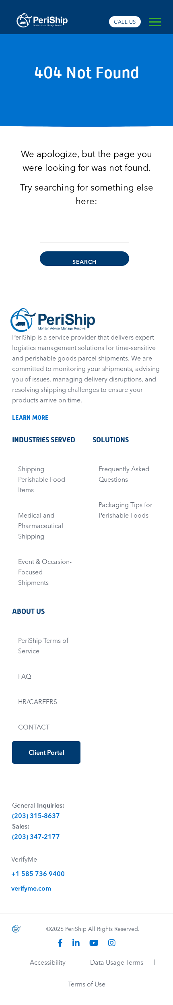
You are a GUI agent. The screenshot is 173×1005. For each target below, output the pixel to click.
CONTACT (33, 727)
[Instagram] (111, 943)
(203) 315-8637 (36, 816)
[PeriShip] (42, 10)
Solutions (111, 439)
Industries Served (43, 439)
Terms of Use (86, 984)
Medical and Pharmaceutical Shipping (40, 525)
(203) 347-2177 (36, 837)
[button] (155, 21)
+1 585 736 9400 (38, 874)
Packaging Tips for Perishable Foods (125, 510)
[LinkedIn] (76, 943)
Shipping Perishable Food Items (41, 479)
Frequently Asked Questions (124, 474)
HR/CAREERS (37, 702)
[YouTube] (94, 943)
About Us (28, 611)
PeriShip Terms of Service (43, 645)
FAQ (24, 676)
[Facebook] (60, 943)
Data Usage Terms (116, 962)
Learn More (34, 417)
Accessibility (48, 962)
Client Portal (46, 752)
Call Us (125, 22)
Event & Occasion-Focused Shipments (45, 571)
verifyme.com (31, 888)
